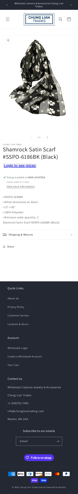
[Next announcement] (71, 5)
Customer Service (18, 315)
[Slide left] (31, 137)
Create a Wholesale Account (25, 356)
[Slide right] (47, 137)
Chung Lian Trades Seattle (33, 487)
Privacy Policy (16, 307)
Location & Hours (18, 324)
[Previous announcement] (7, 5)
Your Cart (13, 365)
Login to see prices (20, 165)
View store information (21, 186)
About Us (13, 298)
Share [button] (10, 246)
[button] (7, 19)
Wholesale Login (18, 348)
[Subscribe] (58, 441)
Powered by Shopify (56, 487)
